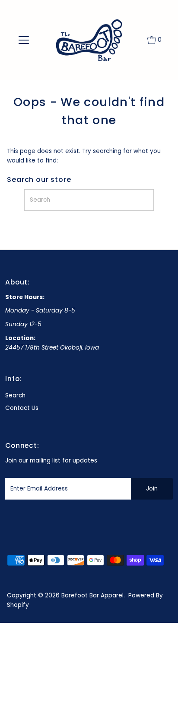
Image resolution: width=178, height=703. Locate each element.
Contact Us (21, 408)
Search (15, 395)
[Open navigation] (23, 40)
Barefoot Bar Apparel (92, 595)
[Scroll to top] (160, 685)
